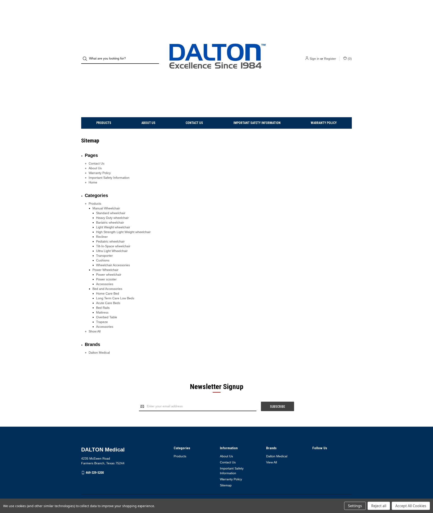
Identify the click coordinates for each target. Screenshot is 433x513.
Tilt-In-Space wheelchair (113, 246)
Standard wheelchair (110, 213)
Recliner (102, 236)
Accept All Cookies (410, 505)
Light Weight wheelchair (113, 227)
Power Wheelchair (105, 270)
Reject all (378, 505)
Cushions (102, 260)
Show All (95, 331)
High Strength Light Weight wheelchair (123, 232)
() (349, 58)
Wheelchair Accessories (113, 265)
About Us (148, 123)
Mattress (102, 312)
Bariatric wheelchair (110, 222)
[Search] (86, 59)
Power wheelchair (108, 274)
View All (271, 462)
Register (330, 58)
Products (103, 123)
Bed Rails (103, 307)
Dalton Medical (99, 352)
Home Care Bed (107, 293)
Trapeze (102, 322)
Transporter (104, 255)
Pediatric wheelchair (110, 241)
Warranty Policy (324, 123)
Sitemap (226, 485)
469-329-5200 (95, 472)
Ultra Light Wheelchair (112, 251)
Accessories (104, 284)
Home (93, 182)
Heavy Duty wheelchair (112, 218)
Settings (355, 505)
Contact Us (194, 123)
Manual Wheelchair (106, 208)
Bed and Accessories (107, 289)
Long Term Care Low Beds (115, 298)
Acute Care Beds (108, 303)
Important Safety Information (257, 123)
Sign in (314, 58)
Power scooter (106, 279)
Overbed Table (106, 317)
